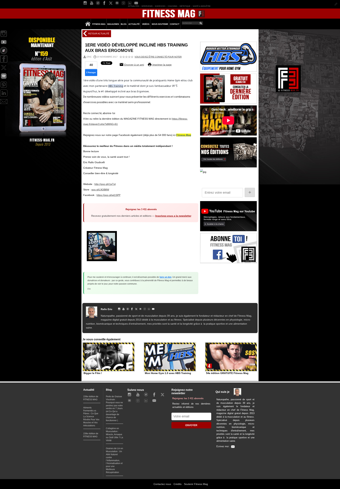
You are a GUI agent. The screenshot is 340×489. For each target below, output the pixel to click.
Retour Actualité (98, 33)
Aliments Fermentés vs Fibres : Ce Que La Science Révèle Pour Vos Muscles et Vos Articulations (91, 416)
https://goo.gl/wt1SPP (108, 195)
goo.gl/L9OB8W (100, 189)
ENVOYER (191, 425)
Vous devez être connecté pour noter (158, 57)
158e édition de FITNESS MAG (90, 435)
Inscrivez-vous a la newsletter (173, 215)
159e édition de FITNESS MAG (90, 398)
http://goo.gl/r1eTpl (105, 184)
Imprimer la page (162, 64)
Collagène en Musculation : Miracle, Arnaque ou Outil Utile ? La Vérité (114, 434)
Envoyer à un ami (134, 64)
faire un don (165, 277)
